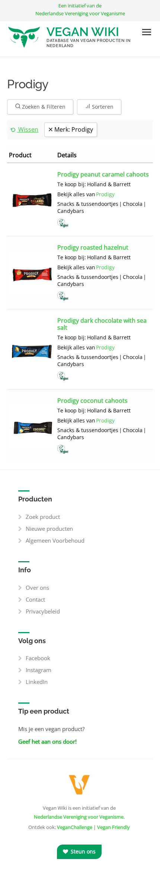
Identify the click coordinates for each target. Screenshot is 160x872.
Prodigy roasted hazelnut (92, 247)
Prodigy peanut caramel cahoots (103, 174)
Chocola (133, 204)
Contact (35, 599)
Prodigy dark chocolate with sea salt (102, 323)
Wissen (27, 129)
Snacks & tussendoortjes (87, 204)
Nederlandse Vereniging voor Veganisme (79, 816)
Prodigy (105, 194)
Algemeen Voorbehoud (55, 540)
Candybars (70, 211)
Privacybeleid (43, 611)
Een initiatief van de (80, 9)
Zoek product (43, 516)
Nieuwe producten (49, 528)
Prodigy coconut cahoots (92, 400)
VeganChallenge (74, 827)
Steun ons (82, 851)
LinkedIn (37, 681)
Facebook (38, 658)
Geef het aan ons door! (47, 741)
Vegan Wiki (83, 31)
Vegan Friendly (113, 827)
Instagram (38, 670)
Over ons (37, 587)
